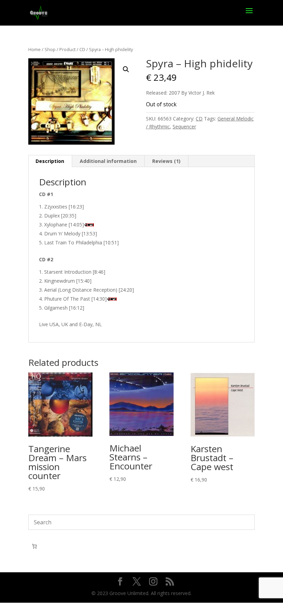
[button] (126, 69)
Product (67, 49)
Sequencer (184, 126)
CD (82, 49)
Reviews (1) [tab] (166, 161)
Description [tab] (50, 161)
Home (34, 49)
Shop (50, 49)
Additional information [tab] (108, 161)
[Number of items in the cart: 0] (34, 546)
